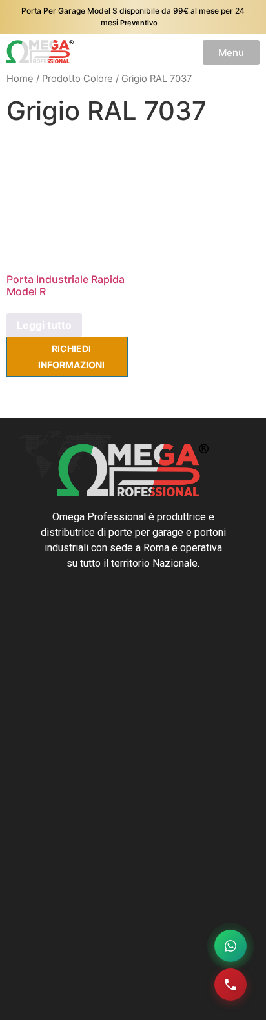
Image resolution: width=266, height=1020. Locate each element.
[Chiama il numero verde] (230, 984)
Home (20, 78)
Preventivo (139, 22)
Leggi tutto (44, 325)
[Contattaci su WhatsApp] (230, 946)
